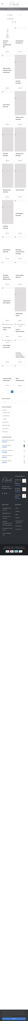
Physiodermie (7, 415)
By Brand (12, 9)
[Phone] (6, 493)
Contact (17, 517)
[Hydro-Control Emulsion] (20, 103)
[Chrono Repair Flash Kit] (20, 267)
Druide (5, 419)
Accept (14, 1018)
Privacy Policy (19, 526)
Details (8, 51)
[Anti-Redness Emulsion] (20, 205)
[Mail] (4, 493)
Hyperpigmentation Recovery (7, 509)
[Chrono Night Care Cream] (7, 341)
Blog (17, 514)
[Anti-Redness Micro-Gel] (7, 242)
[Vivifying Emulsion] (7, 212)
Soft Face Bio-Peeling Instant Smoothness (7, 70)
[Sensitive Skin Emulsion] (7, 176)
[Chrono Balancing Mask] (20, 325)
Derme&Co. (23, 548)
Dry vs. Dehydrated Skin (7, 534)
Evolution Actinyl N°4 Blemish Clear (7, 277)
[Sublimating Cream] (20, 299)
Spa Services (5, 428)
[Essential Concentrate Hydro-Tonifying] (20, 345)
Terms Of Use (19, 529)
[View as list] (15, 22)
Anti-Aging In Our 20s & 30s (7, 529)
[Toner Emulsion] (20, 176)
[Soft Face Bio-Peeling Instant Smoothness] (7, 60)
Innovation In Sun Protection (7, 517)
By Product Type (6, 425)
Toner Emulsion (20, 190)
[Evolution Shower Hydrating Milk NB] (7, 33)
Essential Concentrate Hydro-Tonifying (20, 355)
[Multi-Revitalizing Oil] (20, 370)
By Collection (5, 422)
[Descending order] (20, 15)
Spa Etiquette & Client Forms (19, 521)
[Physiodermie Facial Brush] (20, 33)
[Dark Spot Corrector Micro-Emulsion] (20, 242)
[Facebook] (2, 493)
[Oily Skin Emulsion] (7, 139)
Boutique (18, 511)
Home (9, 9)
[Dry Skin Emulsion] (20, 67)
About (17, 508)
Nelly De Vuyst (7, 412)
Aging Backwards (6, 513)
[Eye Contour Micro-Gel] (7, 96)
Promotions (5, 431)
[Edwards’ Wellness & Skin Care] (14, 1)
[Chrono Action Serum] (7, 324)
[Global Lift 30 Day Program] (7, 293)
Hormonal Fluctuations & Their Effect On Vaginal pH (7, 523)
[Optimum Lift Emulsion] (20, 139)
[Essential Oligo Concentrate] (7, 370)
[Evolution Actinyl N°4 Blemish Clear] (7, 267)
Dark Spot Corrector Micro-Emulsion (20, 251)
